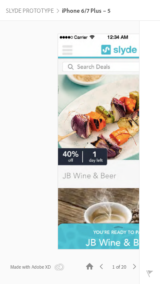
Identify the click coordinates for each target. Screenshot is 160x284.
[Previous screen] (102, 266)
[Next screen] (134, 266)
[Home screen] (90, 266)
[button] (30, 11)
